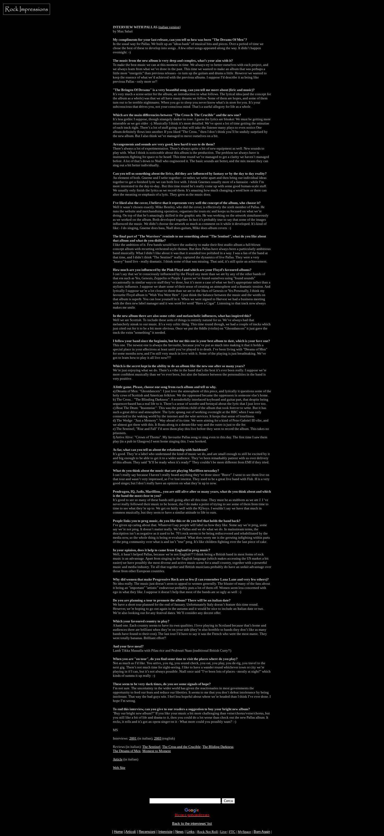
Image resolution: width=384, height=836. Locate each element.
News (179, 832)
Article (118, 759)
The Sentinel (151, 747)
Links (191, 832)
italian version (169, 27)
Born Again (262, 832)
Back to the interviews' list (192, 824)
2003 (157, 738)
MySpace (244, 832)
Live (223, 832)
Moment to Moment (156, 751)
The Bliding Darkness (217, 747)
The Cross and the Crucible (181, 747)
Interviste (165, 832)
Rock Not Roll (207, 832)
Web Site (119, 768)
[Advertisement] (192, 786)
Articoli (130, 832)
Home (118, 832)
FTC (232, 832)
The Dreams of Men (127, 751)
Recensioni (147, 832)
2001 (133, 738)
